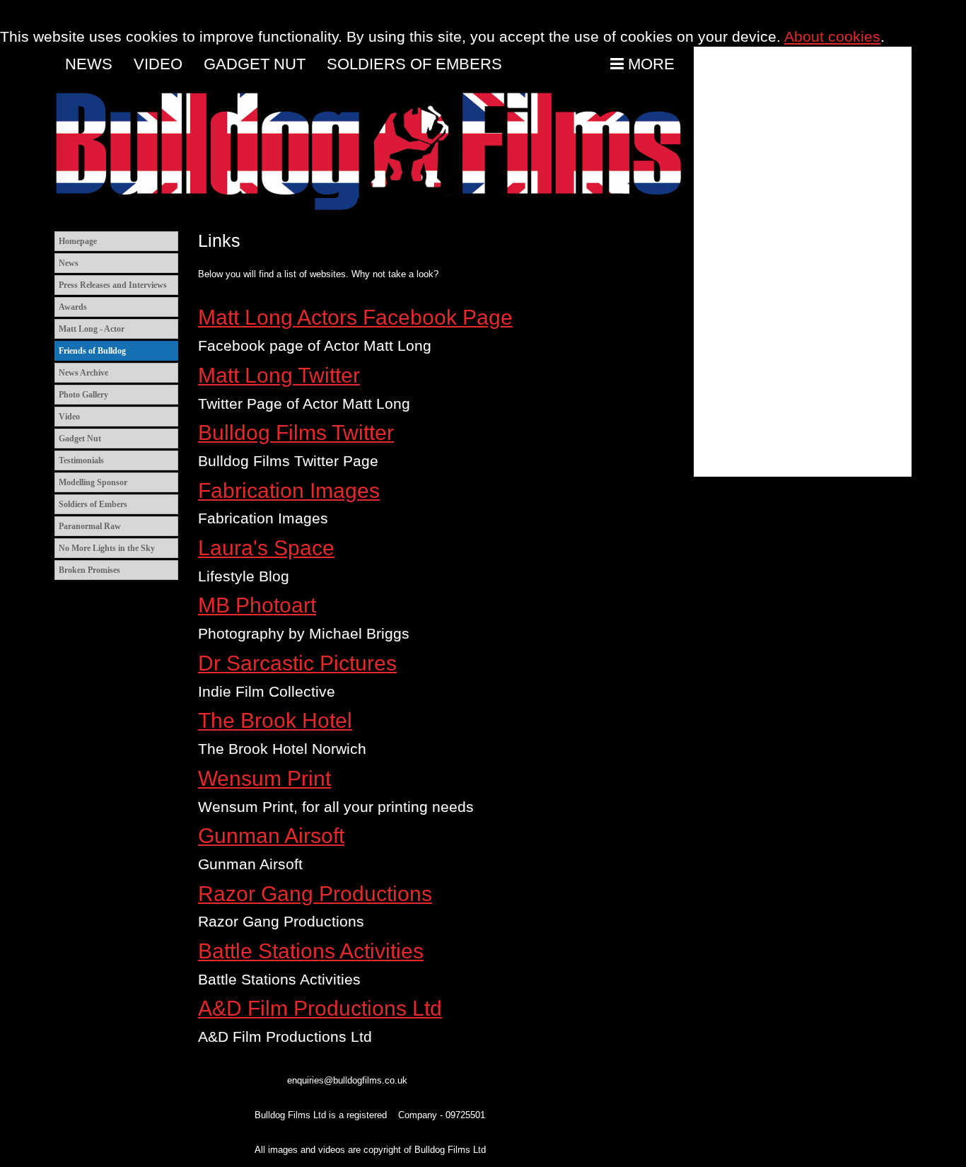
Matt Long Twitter (279, 375)
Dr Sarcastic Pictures (297, 663)
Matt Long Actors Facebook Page (355, 317)
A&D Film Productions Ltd (320, 1008)
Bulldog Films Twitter (296, 432)
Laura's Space (266, 547)
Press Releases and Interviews (113, 285)
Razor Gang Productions (315, 893)
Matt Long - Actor (91, 329)
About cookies (832, 36)
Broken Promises (89, 570)
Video (158, 64)
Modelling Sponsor (93, 482)
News (88, 64)
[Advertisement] (803, 262)
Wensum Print (264, 778)
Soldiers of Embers (414, 64)
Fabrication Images (289, 490)
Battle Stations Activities (311, 951)
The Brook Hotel (275, 720)
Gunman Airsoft (271, 835)
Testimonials (81, 460)
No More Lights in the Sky (107, 548)
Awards (73, 307)
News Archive (83, 373)
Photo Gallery (83, 395)
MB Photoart (257, 605)
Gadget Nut (254, 64)
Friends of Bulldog (92, 351)
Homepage (78, 241)
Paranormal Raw (90, 526)
